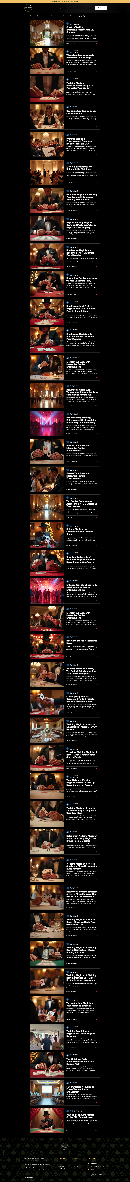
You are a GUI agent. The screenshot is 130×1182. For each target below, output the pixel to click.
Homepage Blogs (81, 16)
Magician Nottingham (67, 16)
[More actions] (97, 24)
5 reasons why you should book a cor (47, 16)
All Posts (32, 16)
